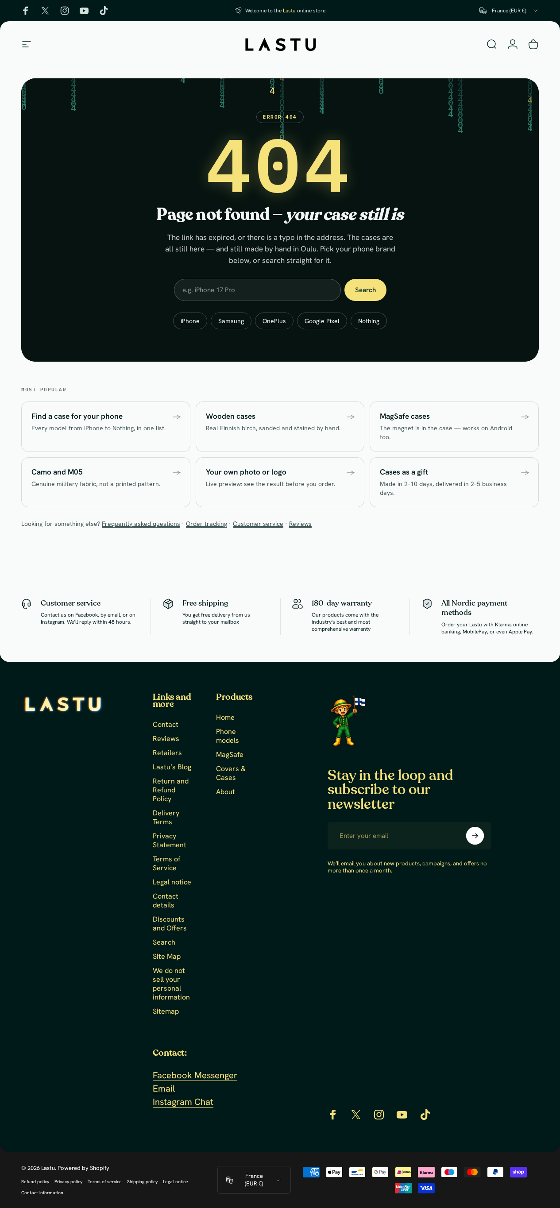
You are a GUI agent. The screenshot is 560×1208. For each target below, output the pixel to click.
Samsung (231, 321)
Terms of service (105, 1182)
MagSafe (229, 754)
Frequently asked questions (141, 524)
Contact (165, 724)
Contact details (165, 901)
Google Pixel (322, 321)
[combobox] (509, 10)
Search (365, 290)
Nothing (368, 321)
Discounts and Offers (170, 924)
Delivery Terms (166, 817)
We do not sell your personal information (171, 984)
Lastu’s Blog (172, 767)
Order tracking (206, 524)
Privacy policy (68, 1182)
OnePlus (274, 321)
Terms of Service (166, 863)
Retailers (167, 753)
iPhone (190, 321)
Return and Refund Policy (171, 790)
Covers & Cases (231, 773)
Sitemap (166, 1011)
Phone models (227, 736)
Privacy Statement (169, 840)
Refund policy (35, 1182)
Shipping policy (142, 1182)
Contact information (42, 1193)
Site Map (167, 956)
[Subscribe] (475, 836)
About (225, 791)
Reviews (300, 524)
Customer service (258, 524)
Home (225, 717)
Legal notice (172, 882)
